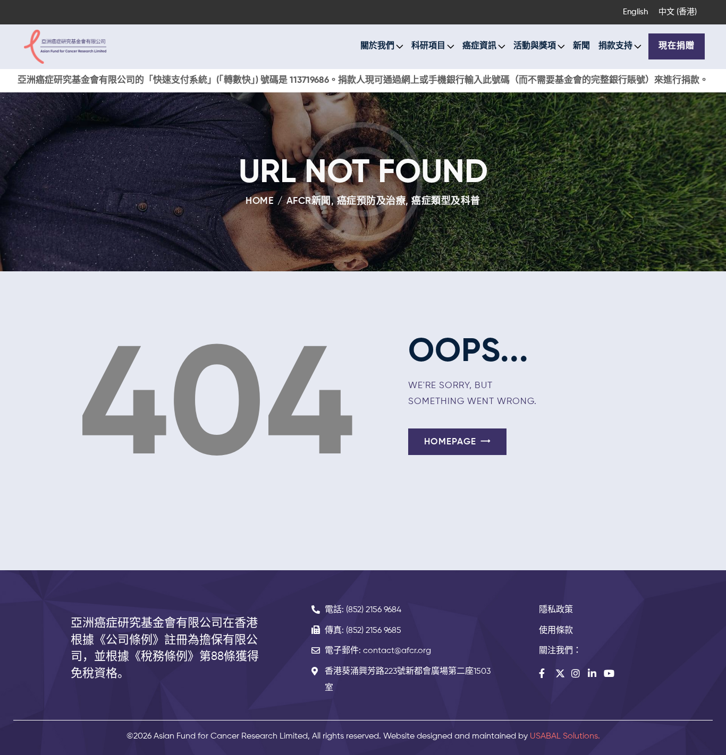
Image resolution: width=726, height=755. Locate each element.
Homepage (450, 442)
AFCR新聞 (308, 201)
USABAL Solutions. (565, 736)
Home (260, 201)
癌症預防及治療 (371, 201)
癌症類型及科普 (445, 201)
